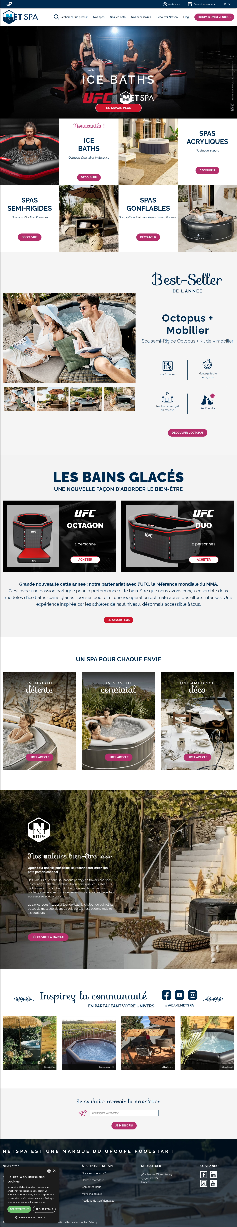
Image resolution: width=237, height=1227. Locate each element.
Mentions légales (92, 1193)
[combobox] (49, 1171)
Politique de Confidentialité (98, 1200)
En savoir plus (118, 108)
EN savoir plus (119, 620)
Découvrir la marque (48, 937)
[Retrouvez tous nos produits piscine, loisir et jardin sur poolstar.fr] (9, 4)
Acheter (85, 559)
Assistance (174, 4)
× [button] (54, 1171)
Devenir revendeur (204, 4)
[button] (31, 1217)
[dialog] (31, 1195)
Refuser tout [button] (44, 1209)
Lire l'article (39, 757)
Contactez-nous (91, 1186)
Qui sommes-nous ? (94, 1173)
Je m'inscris (124, 1125)
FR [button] (224, 4)
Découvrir (89, 177)
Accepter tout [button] (19, 1209)
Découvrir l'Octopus (187, 432)
